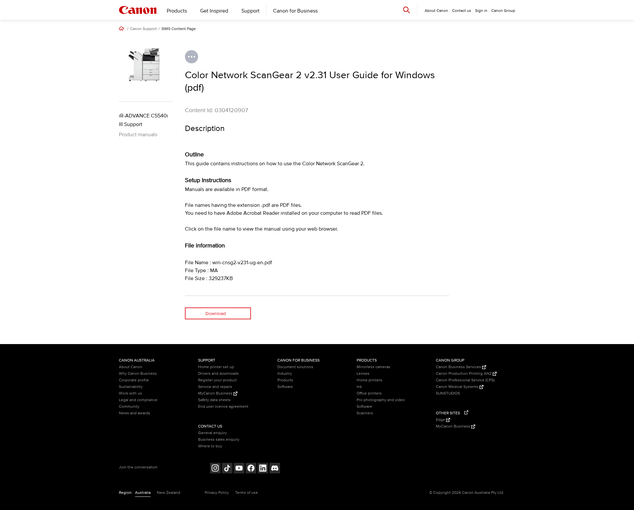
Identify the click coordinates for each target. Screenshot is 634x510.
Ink (359, 386)
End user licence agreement (223, 406)
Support (250, 11)
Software (285, 386)
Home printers (369, 380)
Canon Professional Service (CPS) (465, 380)
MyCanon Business (215, 393)
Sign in (481, 10)
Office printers (369, 393)
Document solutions (295, 367)
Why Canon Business (138, 373)
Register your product (217, 380)
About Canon (130, 367)
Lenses (363, 373)
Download (215, 313)
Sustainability (131, 386)
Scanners (365, 413)
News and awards (134, 413)
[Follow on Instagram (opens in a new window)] (215, 469)
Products (177, 11)
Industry (284, 373)
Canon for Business (295, 11)
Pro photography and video (381, 400)
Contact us (461, 10)
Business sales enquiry (218, 439)
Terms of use (246, 492)
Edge (441, 419)
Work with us (130, 393)
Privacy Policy (217, 492)
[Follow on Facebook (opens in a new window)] (251, 469)
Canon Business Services (459, 367)
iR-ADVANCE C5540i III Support (143, 120)
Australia (143, 492)
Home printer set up (216, 367)
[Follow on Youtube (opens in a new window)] (239, 469)
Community (129, 406)
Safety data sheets (214, 400)
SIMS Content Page (178, 29)
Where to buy (210, 446)
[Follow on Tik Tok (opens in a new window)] (227, 469)
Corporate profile (134, 380)
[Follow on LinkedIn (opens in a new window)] (263, 469)
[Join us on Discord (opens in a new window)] (274, 469)
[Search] (406, 9)
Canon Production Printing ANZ (464, 373)
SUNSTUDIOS (448, 393)
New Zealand (168, 492)
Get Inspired (214, 11)
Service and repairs (215, 386)
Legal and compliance (138, 400)
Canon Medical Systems (457, 386)
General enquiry (212, 432)
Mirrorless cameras (373, 367)
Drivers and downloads (218, 373)
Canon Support (143, 29)
